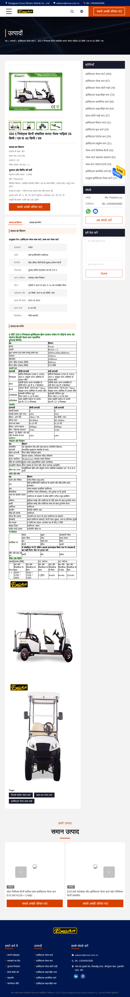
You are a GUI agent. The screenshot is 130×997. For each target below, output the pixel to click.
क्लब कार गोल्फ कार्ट (44, 795)
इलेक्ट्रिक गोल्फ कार (44, 960)
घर (6, 41)
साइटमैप (10, 977)
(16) (99, 150)
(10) (98, 164)
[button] (21, 872)
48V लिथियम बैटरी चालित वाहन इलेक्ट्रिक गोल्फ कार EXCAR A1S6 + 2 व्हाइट (31, 893)
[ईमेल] (95, 211)
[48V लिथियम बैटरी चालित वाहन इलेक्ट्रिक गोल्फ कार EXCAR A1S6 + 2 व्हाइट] (35, 866)
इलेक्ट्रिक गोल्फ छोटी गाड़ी (46, 966)
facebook (83, 976)
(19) (97, 129)
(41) (98, 122)
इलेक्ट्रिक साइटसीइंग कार (46, 972)
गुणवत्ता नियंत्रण (13, 966)
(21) (98, 143)
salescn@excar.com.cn (67, 3)
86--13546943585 (95, 3)
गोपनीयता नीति (13, 983)
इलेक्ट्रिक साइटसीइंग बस (46, 983)
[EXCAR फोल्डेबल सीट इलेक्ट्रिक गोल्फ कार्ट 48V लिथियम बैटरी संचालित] (95, 866)
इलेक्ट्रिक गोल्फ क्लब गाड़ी (21, 801)
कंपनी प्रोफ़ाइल (13, 955)
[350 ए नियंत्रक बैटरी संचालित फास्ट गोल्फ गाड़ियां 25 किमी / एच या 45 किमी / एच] (35, 91)
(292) (98, 74)
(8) (98, 171)
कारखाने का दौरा (13, 960)
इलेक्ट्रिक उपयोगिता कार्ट (46, 977)
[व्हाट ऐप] (88, 211)
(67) (98, 81)
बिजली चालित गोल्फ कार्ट (21, 795)
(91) (101, 157)
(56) (100, 101)
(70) (100, 94)
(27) (98, 115)
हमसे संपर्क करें (13, 972)
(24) (98, 136)
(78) (100, 88)
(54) (100, 108)
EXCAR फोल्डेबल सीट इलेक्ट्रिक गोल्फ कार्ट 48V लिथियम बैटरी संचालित (95, 893)
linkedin (76, 976)
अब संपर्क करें (104, 220)
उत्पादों (12, 41)
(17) (101, 178)
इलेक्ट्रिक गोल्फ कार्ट (26, 41)
